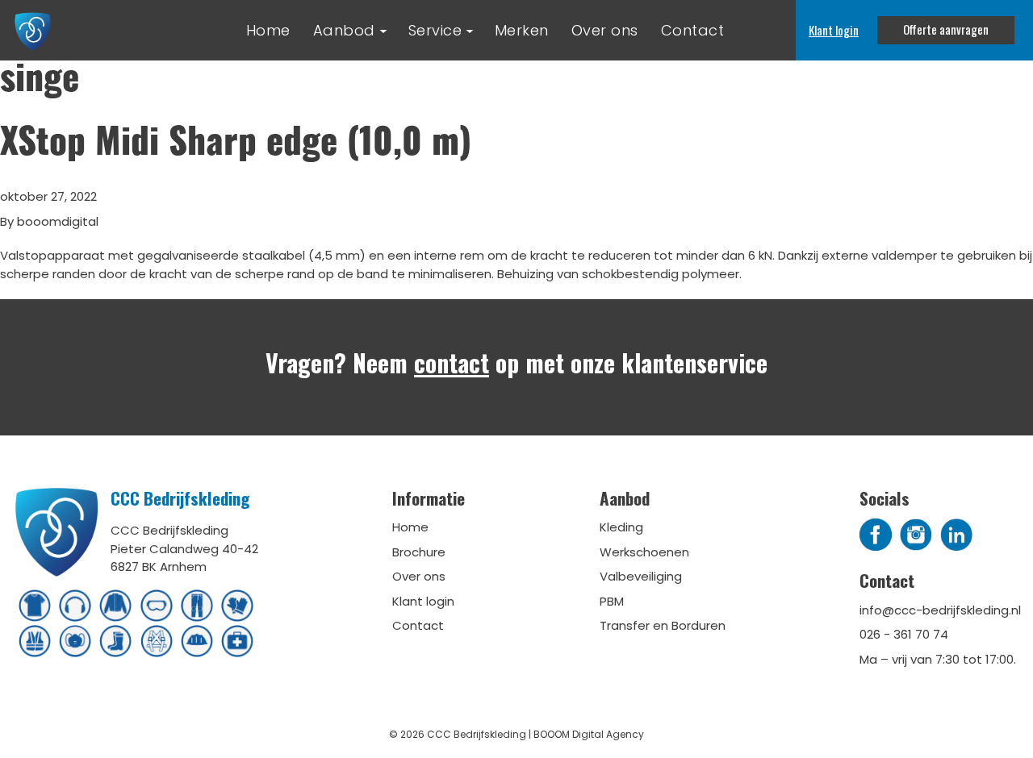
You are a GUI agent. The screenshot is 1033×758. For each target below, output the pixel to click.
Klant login (834, 30)
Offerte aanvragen (946, 29)
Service (435, 30)
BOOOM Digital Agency (588, 734)
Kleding (621, 527)
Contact (693, 30)
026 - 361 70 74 (903, 634)
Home (268, 30)
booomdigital (57, 221)
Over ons (604, 30)
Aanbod (344, 30)
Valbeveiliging (641, 576)
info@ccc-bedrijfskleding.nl (940, 610)
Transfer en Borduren (663, 625)
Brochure (418, 552)
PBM (612, 601)
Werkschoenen (644, 552)
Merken (522, 30)
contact (451, 362)
